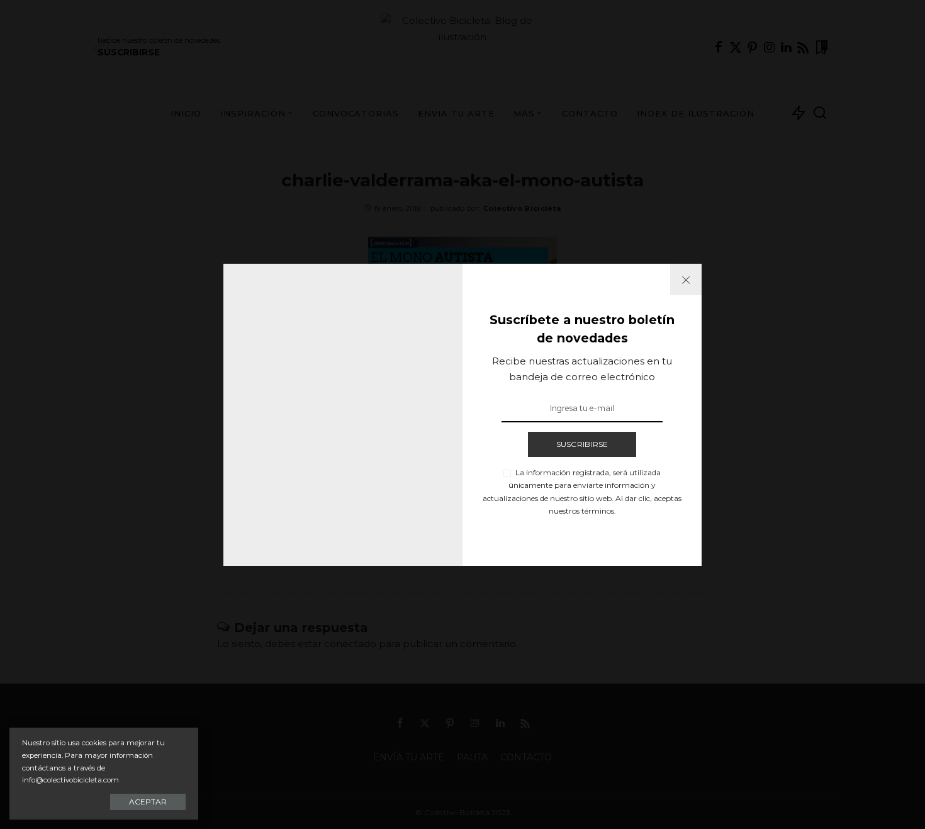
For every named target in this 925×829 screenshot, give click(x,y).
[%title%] (686, 279)
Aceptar (148, 801)
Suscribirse (582, 444)
